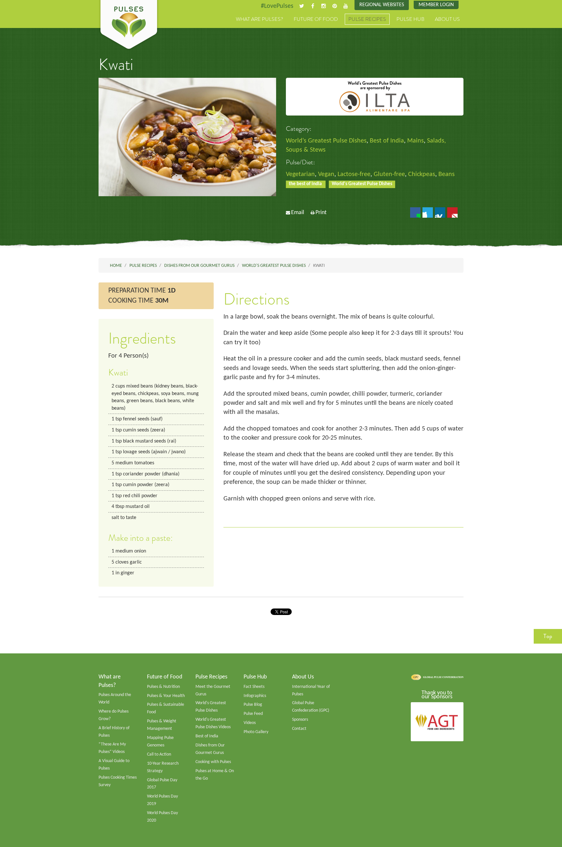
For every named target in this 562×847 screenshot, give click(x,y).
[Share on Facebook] (415, 212)
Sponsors (300, 719)
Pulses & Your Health (166, 695)
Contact (299, 728)
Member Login (436, 4)
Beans (446, 174)
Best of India (387, 141)
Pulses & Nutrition (163, 686)
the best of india (306, 184)
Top (547, 636)
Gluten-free (389, 174)
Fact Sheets (254, 686)
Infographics (255, 695)
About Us (447, 19)
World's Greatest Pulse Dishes (326, 141)
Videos (250, 722)
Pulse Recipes (367, 19)
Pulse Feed (253, 713)
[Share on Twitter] (427, 212)
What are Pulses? (259, 19)
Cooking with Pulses (213, 761)
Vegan (326, 174)
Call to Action (159, 754)
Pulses (129, 25)
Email (297, 212)
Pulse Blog (253, 704)
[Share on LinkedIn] (440, 212)
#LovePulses (277, 6)
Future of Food (316, 19)
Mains (415, 141)
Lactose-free (354, 174)
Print (321, 212)
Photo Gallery (256, 732)
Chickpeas (421, 174)
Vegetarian (300, 174)
